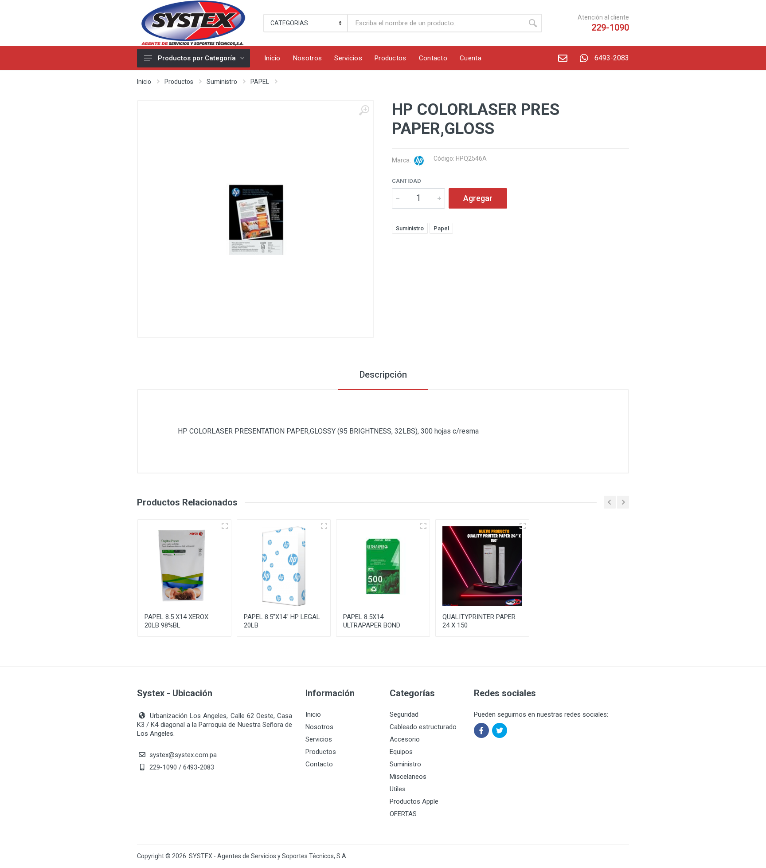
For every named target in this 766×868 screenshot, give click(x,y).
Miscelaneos (408, 777)
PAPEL (259, 81)
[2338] (522, 526)
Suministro (222, 81)
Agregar (477, 198)
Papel (441, 228)
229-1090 (610, 27)
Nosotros (319, 727)
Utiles (398, 789)
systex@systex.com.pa (183, 755)
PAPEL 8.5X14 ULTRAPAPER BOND (371, 621)
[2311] (423, 526)
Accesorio (405, 739)
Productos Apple (414, 801)
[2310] (324, 526)
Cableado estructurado (423, 727)
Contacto (319, 764)
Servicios (318, 739)
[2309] (224, 526)
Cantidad (406, 181)
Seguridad (404, 714)
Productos (178, 81)
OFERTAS (403, 814)
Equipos (401, 752)
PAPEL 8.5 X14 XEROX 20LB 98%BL (176, 621)
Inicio (144, 81)
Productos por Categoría (197, 58)
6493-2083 (611, 58)
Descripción (383, 374)
